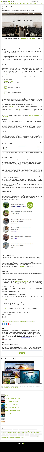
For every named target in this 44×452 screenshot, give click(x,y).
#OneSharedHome (38, 431)
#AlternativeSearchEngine (22, 429)
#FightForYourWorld (4, 431)
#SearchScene (4, 432)
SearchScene (3, 386)
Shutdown (29, 321)
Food (17, 3)
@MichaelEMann (9, 429)
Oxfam (5, 83)
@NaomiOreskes (15, 429)
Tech (37, 3)
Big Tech (37, 432)
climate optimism (17, 437)
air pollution (18, 432)
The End (33, 321)
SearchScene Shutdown (23, 321)
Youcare (5, 304)
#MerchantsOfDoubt (21, 431)
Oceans (27, 3)
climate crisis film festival (5, 437)
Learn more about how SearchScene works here (11, 387)
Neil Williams (11, 8)
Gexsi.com (5, 308)
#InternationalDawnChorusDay (13, 431)
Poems (31, 3)
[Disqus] (22, 338)
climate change (34, 436)
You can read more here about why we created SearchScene (12, 74)
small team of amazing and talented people (21, 281)
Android (29, 432)
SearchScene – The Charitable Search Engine (29, 38)
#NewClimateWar (32, 431)
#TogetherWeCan (9, 432)
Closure (4, 321)
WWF (5, 93)
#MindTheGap (27, 431)
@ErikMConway (4, 429)
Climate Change (9, 3)
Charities (4, 3)
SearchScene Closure (16, 321)
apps (31, 432)
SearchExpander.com (20, 41)
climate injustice (12, 437)
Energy (14, 3)
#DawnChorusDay (29, 429)
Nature (24, 3)
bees (34, 432)
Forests (21, 3)
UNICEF (5, 88)
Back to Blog (22, 353)
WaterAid (5, 91)
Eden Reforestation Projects (8, 81)
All (1, 3)
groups (20, 109)
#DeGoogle (35, 429)
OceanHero (6, 302)
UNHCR (5, 86)
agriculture (14, 432)
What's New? (32, 10)
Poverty (34, 3)
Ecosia (5, 299)
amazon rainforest (24, 432)
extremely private (13, 106)
